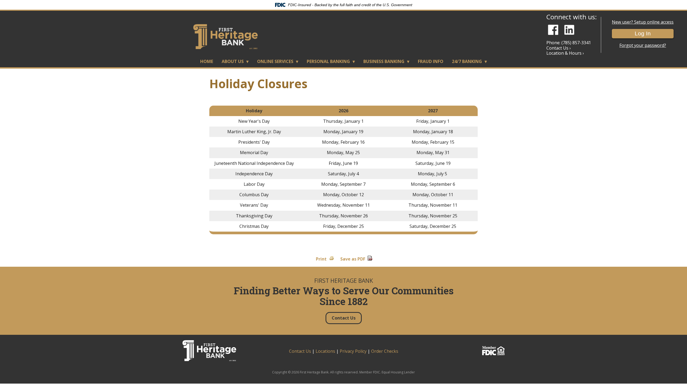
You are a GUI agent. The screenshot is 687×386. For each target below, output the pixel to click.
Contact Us (300, 351)
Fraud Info (430, 61)
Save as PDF (352, 259)
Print (321, 259)
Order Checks (384, 351)
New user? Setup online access (643, 22)
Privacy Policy (353, 351)
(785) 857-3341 (576, 43)
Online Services (275, 61)
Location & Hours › (565, 53)
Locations (325, 351)
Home (206, 61)
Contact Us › (558, 48)
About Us (233, 61)
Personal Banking (328, 61)
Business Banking (383, 61)
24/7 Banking (467, 61)
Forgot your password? (642, 45)
